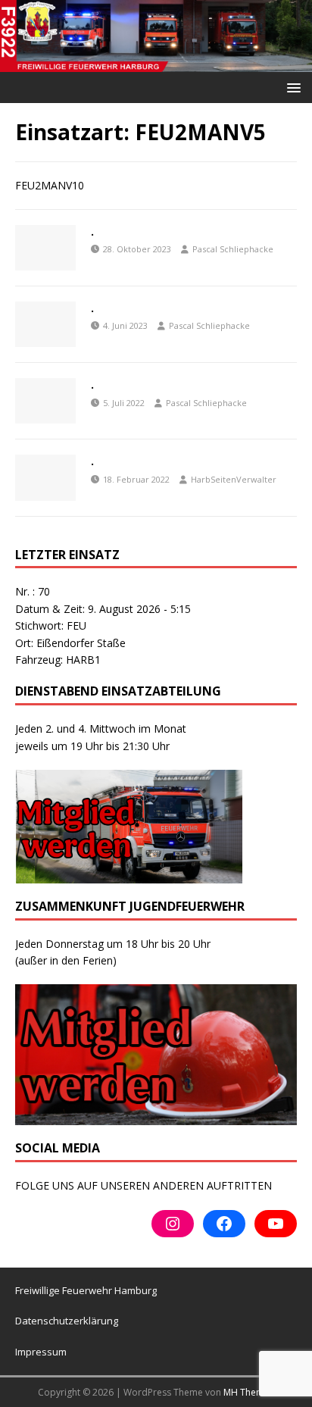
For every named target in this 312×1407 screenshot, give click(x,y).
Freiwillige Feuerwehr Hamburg (86, 1290)
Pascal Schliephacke (232, 249)
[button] (291, 87)
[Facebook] (224, 1223)
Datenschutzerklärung (66, 1320)
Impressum (41, 1352)
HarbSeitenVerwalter (233, 479)
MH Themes (248, 1392)
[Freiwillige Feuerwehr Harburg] (156, 63)
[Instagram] (172, 1223)
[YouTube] (275, 1223)
